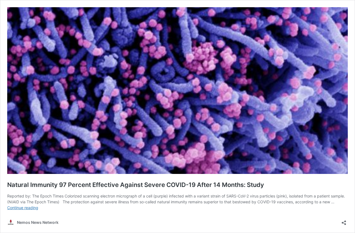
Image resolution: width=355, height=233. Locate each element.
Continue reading (22, 207)
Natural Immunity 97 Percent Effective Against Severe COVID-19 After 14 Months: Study (135, 184)
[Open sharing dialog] (344, 221)
